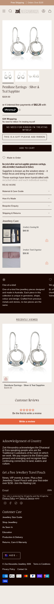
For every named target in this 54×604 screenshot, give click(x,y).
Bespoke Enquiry (10, 206)
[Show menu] (4, 11)
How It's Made (9, 198)
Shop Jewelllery (9, 522)
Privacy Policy (8, 498)
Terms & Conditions (41, 564)
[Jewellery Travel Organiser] (11, 257)
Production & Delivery (12, 537)
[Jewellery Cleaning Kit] (11, 234)
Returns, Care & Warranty (14, 542)
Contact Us (22, 569)
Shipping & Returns (11, 213)
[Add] (46, 240)
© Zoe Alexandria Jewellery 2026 (16, 564)
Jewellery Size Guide (12, 517)
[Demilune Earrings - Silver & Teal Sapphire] (27, 353)
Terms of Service (26, 498)
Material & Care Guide (13, 191)
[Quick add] (6, 379)
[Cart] (50, 11)
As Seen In (7, 527)
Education (7, 532)
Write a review (27, 421)
